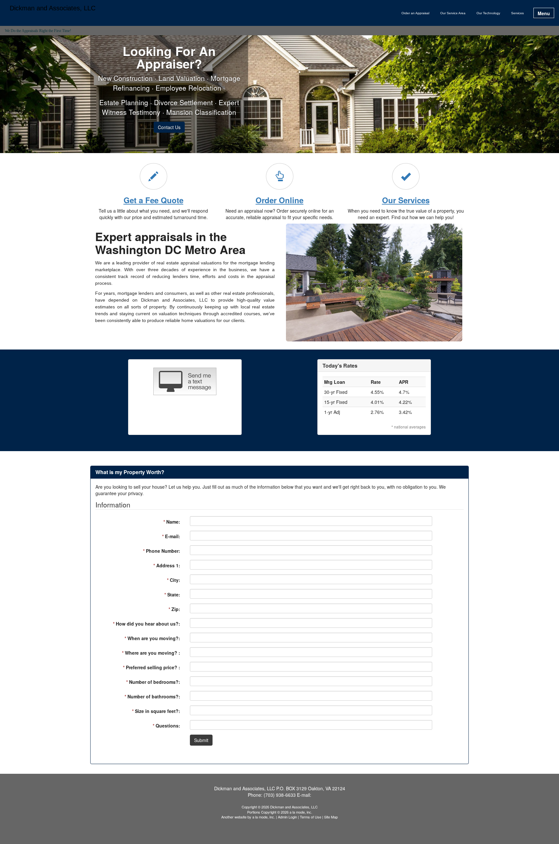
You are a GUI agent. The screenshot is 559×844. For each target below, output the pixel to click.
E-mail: (171, 536)
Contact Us (169, 127)
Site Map (331, 816)
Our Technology (488, 13)
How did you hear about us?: (146, 623)
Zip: (174, 609)
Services (517, 13)
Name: (171, 521)
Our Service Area (453, 13)
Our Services (406, 199)
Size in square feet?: (156, 711)
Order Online (279, 199)
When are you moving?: (152, 638)
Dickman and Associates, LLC (52, 8)
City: (173, 580)
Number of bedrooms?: (153, 682)
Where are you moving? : (151, 653)
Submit (201, 740)
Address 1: (166, 565)
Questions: (166, 725)
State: (172, 594)
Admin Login (287, 816)
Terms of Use (310, 816)
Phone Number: (161, 551)
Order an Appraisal (415, 13)
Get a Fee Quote (153, 199)
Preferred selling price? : (151, 667)
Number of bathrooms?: (152, 696)
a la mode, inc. (263, 816)
